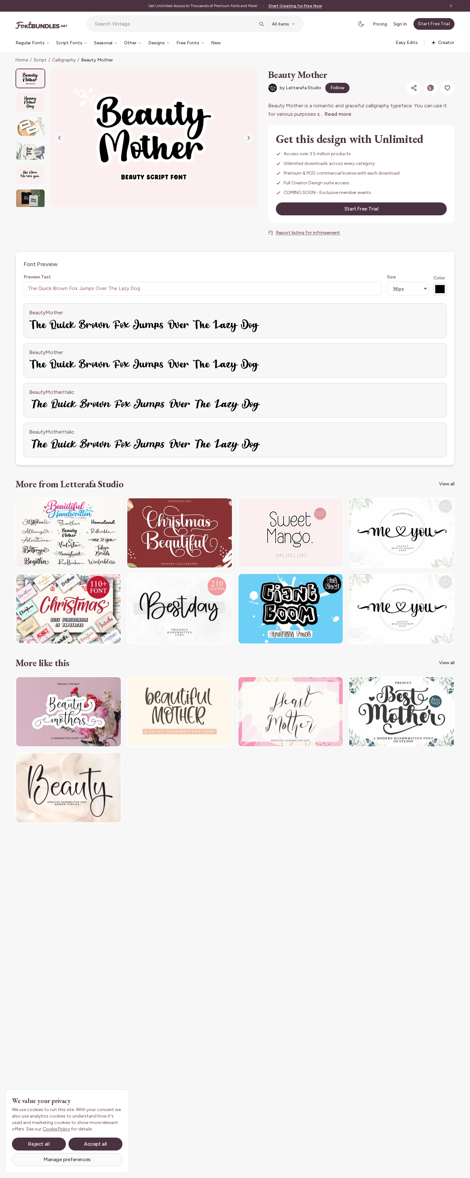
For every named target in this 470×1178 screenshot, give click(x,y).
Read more (338, 114)
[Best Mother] (401, 712)
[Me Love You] (401, 533)
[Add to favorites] (447, 88)
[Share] (414, 88)
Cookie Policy (56, 1129)
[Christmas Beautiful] (179, 533)
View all (446, 484)
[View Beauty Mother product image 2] (30, 102)
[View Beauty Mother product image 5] (30, 174)
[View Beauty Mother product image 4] (30, 150)
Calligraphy (64, 60)
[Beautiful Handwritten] (68, 533)
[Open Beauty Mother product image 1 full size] (154, 138)
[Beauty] (68, 787)
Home (22, 60)
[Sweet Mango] (290, 533)
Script (40, 60)
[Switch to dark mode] (361, 24)
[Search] (261, 24)
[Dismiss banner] (450, 6)
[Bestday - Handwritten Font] (179, 608)
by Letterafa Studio (300, 88)
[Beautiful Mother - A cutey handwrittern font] (179, 712)
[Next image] (248, 137)
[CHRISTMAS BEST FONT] (68, 608)
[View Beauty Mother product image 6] (30, 199)
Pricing (380, 24)
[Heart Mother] (290, 712)
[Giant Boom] (290, 608)
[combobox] (175, 24)
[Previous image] (59, 137)
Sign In (400, 24)
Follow (337, 88)
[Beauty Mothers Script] (68, 712)
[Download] (99, 507)
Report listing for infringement (308, 232)
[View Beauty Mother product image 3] (30, 126)
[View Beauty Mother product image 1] (30, 78)
